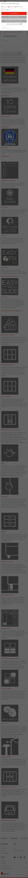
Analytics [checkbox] (12, 6)
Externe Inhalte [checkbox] (6, 9)
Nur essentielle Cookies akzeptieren (14, 20)
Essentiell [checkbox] (5, 6)
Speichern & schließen (14, 17)
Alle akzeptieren (14, 13)
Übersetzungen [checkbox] (19, 6)
